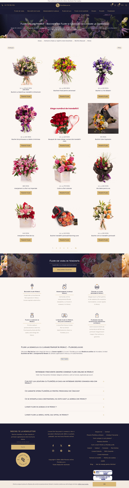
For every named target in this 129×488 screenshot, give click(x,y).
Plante (101, 11)
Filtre (119, 48)
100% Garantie (109, 451)
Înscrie (23, 447)
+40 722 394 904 (9, 5)
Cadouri (97, 448)
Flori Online (114, 448)
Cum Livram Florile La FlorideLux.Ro (102, 445)
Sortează (11, 48)
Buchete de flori (33, 11)
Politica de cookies (110, 458)
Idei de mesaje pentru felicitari (106, 464)
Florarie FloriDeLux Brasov (95, 435)
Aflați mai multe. (83, 484)
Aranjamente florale (51, 11)
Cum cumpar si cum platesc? (102, 438)
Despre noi (99, 432)
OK (104, 484)
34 (76, 248)
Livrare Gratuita (97, 451)
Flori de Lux (66, 11)
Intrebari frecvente (112, 435)
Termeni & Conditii (95, 458)
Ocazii (93, 11)
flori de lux (63, 5)
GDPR (103, 461)
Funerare (111, 11)
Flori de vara (19, 11)
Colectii (89, 448)
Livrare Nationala (102, 454)
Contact (107, 432)
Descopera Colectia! (64, 270)
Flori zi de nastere (81, 11)
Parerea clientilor (102, 441)
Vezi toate (64, 359)
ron (122, 5)
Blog (91, 464)
